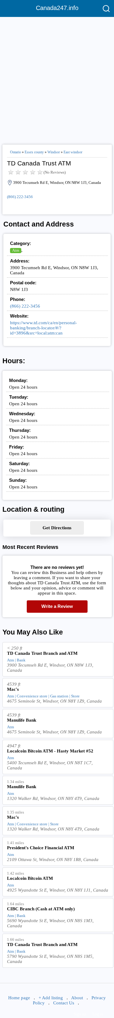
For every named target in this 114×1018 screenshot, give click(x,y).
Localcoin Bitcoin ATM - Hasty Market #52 (50, 751)
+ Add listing (51, 997)
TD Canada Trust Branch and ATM (42, 653)
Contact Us (63, 1002)
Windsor (53, 152)
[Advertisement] (57, 78)
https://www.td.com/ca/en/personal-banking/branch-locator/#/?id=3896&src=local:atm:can (43, 327)
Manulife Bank (21, 720)
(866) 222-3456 (20, 196)
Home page (19, 997)
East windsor (73, 152)
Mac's (13, 689)
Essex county (34, 152)
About (77, 997)
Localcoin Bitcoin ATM (30, 878)
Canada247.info (57, 8)
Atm (15, 250)
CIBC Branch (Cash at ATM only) (41, 908)
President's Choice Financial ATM (40, 847)
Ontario (15, 152)
